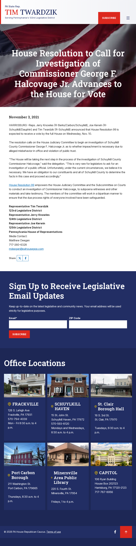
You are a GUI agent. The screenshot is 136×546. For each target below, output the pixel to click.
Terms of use (53, 531)
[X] (20, 258)
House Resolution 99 (21, 185)
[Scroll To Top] (126, 532)
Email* (13, 318)
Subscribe (109, 17)
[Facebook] (26, 258)
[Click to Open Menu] (128, 18)
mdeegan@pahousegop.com (26, 248)
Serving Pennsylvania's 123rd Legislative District (31, 12)
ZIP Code (74, 318)
